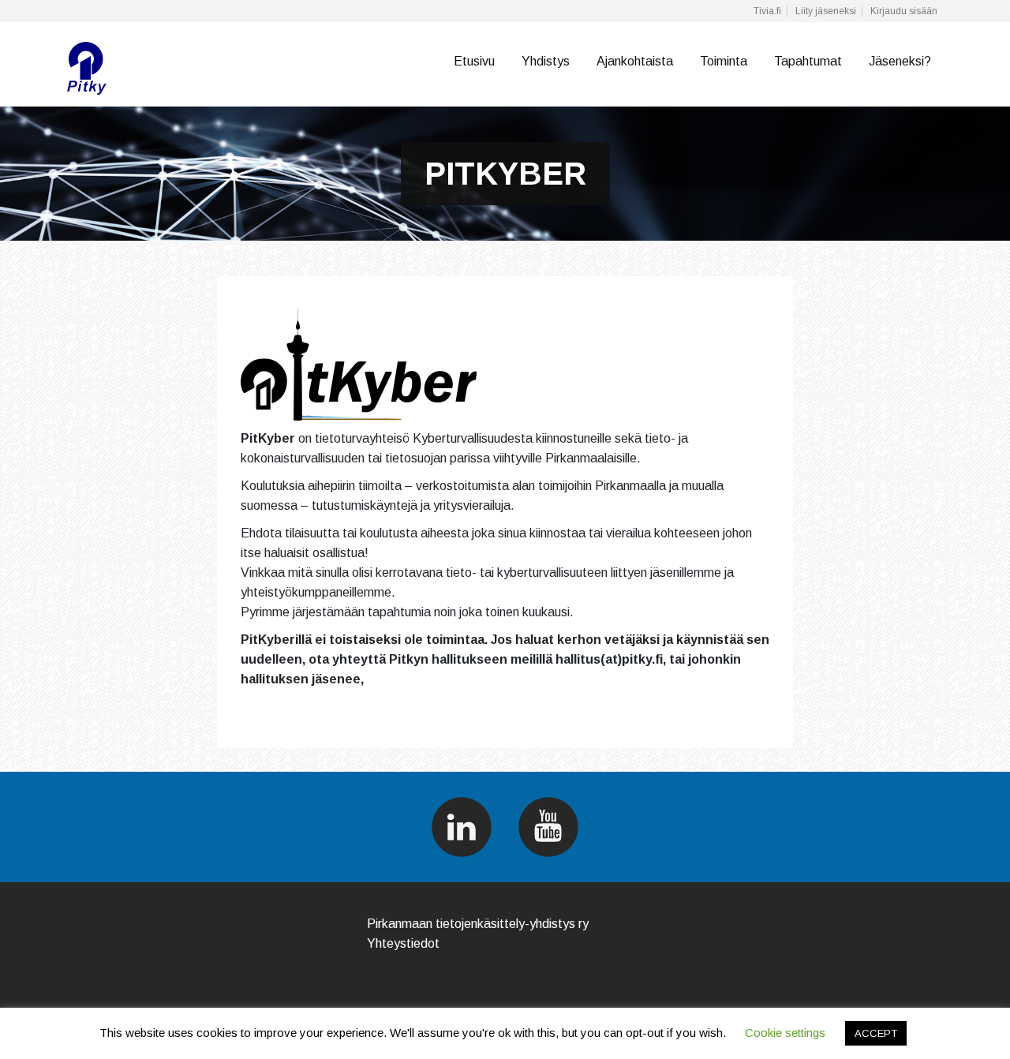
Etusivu (474, 61)
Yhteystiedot (403, 943)
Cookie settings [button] (785, 1032)
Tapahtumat (808, 61)
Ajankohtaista (635, 61)
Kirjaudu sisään (903, 11)
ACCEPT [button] (876, 1033)
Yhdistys (546, 61)
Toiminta (723, 61)
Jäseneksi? (900, 61)
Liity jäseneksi (825, 11)
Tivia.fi (767, 11)
